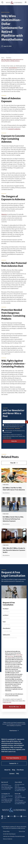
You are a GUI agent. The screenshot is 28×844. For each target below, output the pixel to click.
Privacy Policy (19, 654)
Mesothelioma (5, 12)
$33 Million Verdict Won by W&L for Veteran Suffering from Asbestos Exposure (13, 519)
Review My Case (14, 706)
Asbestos (4, 214)
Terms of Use (11, 428)
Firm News (8, 57)
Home (2, 57)
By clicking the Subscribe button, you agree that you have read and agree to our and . (14, 426)
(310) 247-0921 (8, 800)
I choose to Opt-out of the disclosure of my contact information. (14, 694)
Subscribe (14, 441)
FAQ (17, 773)
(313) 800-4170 (22, 802)
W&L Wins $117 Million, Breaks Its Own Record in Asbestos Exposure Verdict (14, 550)
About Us (7, 770)
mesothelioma (13, 67)
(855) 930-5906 (7, 438)
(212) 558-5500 (9, 787)
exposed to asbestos (14, 129)
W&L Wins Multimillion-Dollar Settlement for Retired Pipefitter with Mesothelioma (12, 60)
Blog (13, 770)
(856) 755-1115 (22, 789)
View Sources (13, 730)
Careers (11, 773)
